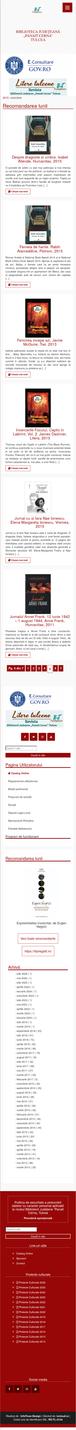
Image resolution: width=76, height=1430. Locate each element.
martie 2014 (23, 1154)
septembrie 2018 (26, 1031)
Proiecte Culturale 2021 (31, 1307)
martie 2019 (23, 1026)
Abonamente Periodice (21, 820)
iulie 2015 (22, 1132)
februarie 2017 (25, 1079)
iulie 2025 (22, 982)
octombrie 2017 (25, 1053)
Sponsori (21, 1258)
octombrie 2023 (25, 995)
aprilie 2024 (23, 987)
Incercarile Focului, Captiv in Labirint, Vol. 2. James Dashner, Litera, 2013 (40, 434)
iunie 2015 (22, 1136)
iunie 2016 (22, 1097)
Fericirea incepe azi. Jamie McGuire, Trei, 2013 (40, 342)
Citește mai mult (19, 191)
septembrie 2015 (26, 1127)
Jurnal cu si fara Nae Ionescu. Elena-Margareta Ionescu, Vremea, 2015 (39, 522)
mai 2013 (22, 1163)
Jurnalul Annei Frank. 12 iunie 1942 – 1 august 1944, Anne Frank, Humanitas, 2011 (40, 620)
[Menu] (67, 7)
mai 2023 (22, 1004)
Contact (20, 1263)
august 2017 (24, 1057)
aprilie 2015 (23, 1145)
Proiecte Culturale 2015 (31, 1336)
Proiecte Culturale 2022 (31, 1302)
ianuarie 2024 (24, 991)
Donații (12, 805)
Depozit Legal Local (19, 812)
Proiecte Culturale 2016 (31, 1331)
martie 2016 (23, 1110)
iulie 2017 (22, 1061)
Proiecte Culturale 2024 (31, 1292)
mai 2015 (22, 1141)
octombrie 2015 (25, 1123)
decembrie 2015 (26, 1119)
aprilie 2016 (23, 1105)
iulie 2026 (22, 973)
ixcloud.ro (63, 1416)
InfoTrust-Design (31, 1416)
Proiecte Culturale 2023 (31, 1297)
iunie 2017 (22, 1066)
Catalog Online (24, 1253)
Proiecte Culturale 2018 (31, 1322)
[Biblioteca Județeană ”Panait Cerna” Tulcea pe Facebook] (25, 737)
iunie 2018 (22, 1039)
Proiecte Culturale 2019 (31, 1317)
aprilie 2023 (23, 1009)
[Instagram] (42, 737)
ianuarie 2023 (24, 1017)
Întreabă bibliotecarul (20, 828)
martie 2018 (23, 1048)
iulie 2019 (22, 1022)
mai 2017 (22, 1070)
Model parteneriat (18, 789)
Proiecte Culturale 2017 (31, 1326)
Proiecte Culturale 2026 (31, 1282)
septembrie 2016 (26, 1088)
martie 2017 (23, 1075)
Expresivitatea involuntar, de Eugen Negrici (41, 925)
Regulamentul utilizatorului (23, 781)
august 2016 (24, 1092)
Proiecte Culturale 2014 (31, 1341)
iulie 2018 (22, 1035)
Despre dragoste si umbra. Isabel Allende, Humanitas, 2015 (40, 159)
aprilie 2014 (23, 1149)
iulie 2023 (22, 1000)
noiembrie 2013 (25, 1158)
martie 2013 (23, 1167)
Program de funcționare (22, 836)
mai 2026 (22, 978)
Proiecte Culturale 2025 (31, 1287)
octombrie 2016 (25, 1083)
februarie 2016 (25, 1114)
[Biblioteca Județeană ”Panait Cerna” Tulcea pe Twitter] (33, 737)
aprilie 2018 (23, 1044)
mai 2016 (22, 1101)
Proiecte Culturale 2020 (31, 1312)
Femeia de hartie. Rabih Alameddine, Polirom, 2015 (40, 249)
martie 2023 (23, 1013)
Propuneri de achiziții (19, 797)
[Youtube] (51, 737)
